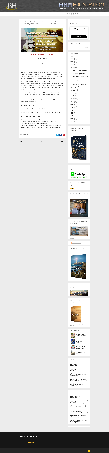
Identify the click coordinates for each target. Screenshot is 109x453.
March (74, 98)
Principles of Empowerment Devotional (78, 379)
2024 (72, 59)
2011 (72, 116)
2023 (72, 61)
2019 (72, 104)
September (75, 89)
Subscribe (79, 36)
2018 (72, 106)
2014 (72, 112)
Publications (50, 14)
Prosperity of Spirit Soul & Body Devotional (78, 380)
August (74, 90)
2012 (72, 115)
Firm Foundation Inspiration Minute (77, 368)
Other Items (41, 14)
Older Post (63, 141)
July (73, 92)
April (74, 96)
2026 (72, 56)
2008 (72, 121)
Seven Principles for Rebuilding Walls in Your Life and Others (81, 336)
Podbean (42, 63)
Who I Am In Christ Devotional (76, 386)
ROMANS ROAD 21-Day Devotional (77, 384)
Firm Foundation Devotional (75, 366)
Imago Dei (72, 370)
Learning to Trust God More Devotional (78, 374)
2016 (72, 109)
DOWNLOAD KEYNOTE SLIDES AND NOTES (42, 54)
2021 (72, 64)
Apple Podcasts (42, 60)
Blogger (59, 436)
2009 (72, 120)
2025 (72, 58)
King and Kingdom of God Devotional (77, 373)
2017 (72, 107)
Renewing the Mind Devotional (76, 383)
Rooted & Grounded (74, 385)
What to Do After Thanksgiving (79, 69)
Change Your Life (73, 365)
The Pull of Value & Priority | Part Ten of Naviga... (79, 85)
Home (20, 14)
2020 (72, 103)
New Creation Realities (74, 378)
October (74, 87)
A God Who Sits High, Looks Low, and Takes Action (80, 352)
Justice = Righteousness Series (76, 371)
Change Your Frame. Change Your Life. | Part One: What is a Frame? (81, 347)
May (74, 95)
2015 (72, 110)
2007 (72, 123)
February (74, 99)
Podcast (34, 14)
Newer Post (22, 141)
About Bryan (27, 14)
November (75, 67)
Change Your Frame (74, 364)
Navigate (71, 376)
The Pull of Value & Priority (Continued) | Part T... (78, 82)
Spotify (42, 61)
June (74, 93)
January (74, 101)
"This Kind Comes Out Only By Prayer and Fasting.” (80, 341)
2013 (72, 113)
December (75, 66)
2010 (72, 118)
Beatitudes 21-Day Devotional (76, 363)
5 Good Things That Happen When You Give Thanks (80, 74)
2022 (72, 62)
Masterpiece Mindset (74, 375)
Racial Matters (73, 381)
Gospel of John (73, 369)
